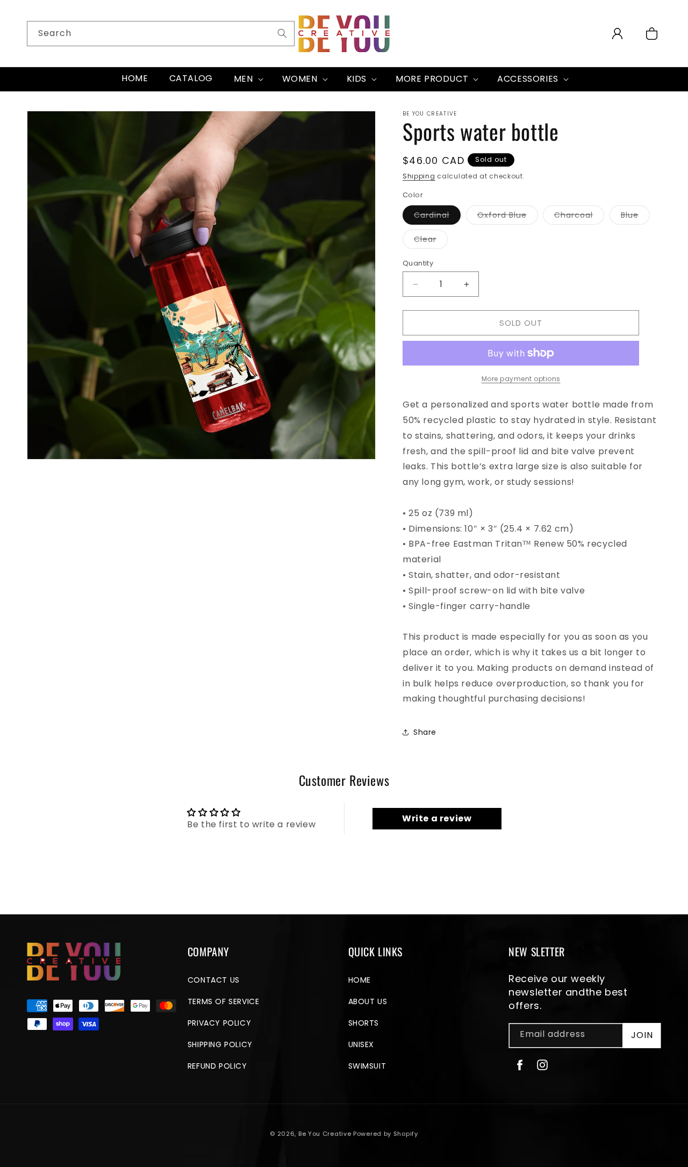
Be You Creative (325, 1133)
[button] (247, 79)
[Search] (282, 33)
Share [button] (424, 732)
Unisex (361, 1044)
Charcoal (579, 217)
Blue (635, 217)
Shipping (419, 176)
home (359, 980)
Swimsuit (367, 1066)
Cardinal (437, 217)
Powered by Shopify (385, 1133)
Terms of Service (224, 1001)
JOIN (642, 1035)
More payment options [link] (521, 378)
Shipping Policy (220, 1044)
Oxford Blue (507, 217)
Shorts (363, 1023)
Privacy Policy (219, 1023)
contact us (214, 980)
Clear (431, 241)
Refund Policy (217, 1066)
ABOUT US (368, 1001)
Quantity (418, 263)
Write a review (436, 818)
